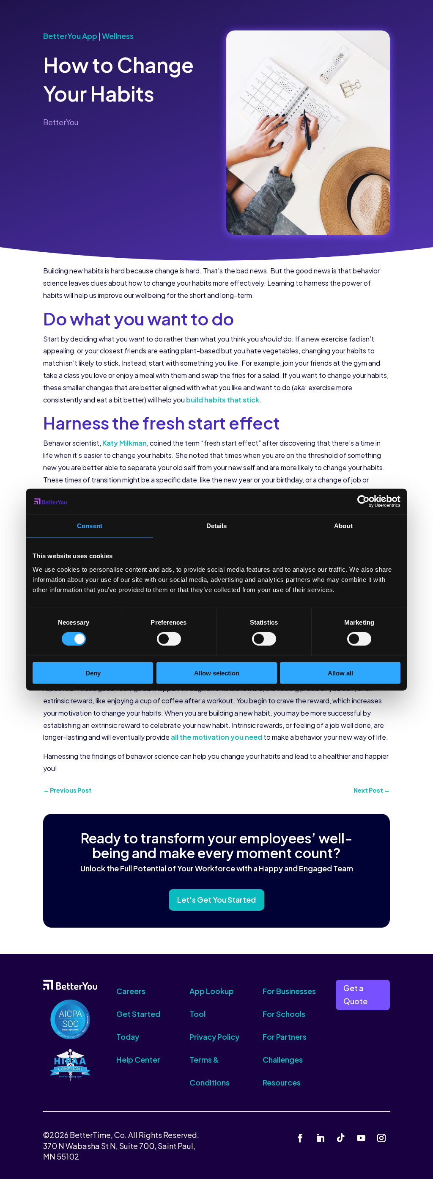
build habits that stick (222, 399)
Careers (130, 991)
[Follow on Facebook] (300, 1137)
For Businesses (289, 991)
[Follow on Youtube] (361, 1137)
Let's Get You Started (216, 899)
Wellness (118, 36)
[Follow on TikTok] (340, 1137)
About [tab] (343, 525)
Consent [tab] (89, 525)
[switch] (169, 639)
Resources (282, 1082)
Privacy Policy (214, 1036)
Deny (93, 672)
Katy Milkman (124, 442)
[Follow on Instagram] (381, 1137)
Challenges (283, 1059)
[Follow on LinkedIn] (320, 1137)
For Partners (285, 1036)
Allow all (340, 672)
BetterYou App (70, 36)
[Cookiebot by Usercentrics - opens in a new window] (363, 501)
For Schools (284, 1014)
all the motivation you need (216, 737)
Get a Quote (355, 994)
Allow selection (216, 672)
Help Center (138, 1059)
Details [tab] (216, 525)
